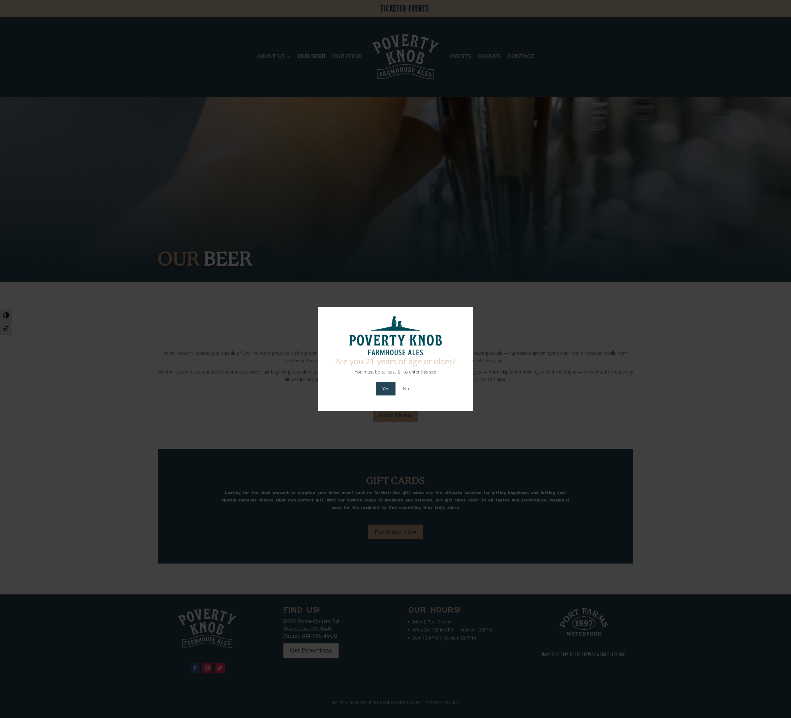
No (406, 388)
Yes (385, 388)
